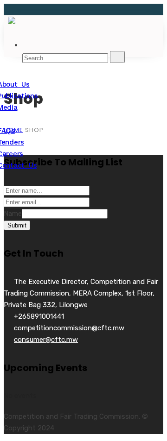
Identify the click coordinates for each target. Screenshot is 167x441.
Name (13, 213)
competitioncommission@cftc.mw (69, 328)
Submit (16, 225)
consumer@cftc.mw (46, 339)
